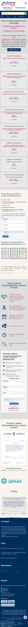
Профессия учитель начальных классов (9, 558)
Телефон (5, 387)
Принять (20, 623)
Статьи (2, 572)
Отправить (5, 236)
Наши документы (4, 570)
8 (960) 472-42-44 (20, 8)
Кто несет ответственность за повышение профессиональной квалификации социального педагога (13, 553)
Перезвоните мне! (14, 403)
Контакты (17, 572)
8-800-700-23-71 (5, 588)
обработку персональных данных (16, 231)
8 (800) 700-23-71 (7, 8)
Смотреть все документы (7, 273)
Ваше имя (5, 381)
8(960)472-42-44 (11, 31)
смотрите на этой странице (17, 470)
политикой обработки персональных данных (12, 400)
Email (4, 393)
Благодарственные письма (8, 605)
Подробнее (14, 66)
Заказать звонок (13, 50)
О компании (17, 570)
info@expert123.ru (21, 16)
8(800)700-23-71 (9, 26)
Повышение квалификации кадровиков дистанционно (12, 548)
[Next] (24, 448)
